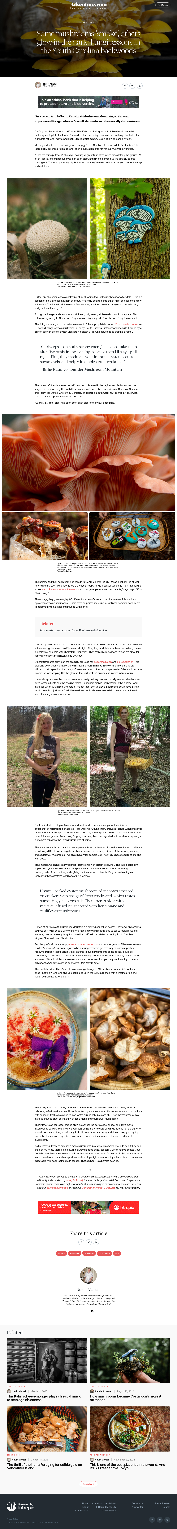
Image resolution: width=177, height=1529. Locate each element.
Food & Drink (88, 23)
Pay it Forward (163, 5)
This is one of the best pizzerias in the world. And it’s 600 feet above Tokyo (127, 1466)
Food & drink (74, 1253)
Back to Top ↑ (88, 1484)
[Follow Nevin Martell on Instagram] (92, 1312)
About (85, 1507)
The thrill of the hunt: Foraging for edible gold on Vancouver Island (44, 1466)
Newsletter (137, 1507)
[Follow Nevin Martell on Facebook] (85, 1312)
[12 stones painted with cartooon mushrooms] (132, 536)
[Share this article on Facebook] (125, 85)
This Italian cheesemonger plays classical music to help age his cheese (44, 1398)
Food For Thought (17, 1387)
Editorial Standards (106, 1507)
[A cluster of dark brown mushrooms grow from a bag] (45, 536)
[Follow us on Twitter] (160, 1520)
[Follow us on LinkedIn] (140, 85)
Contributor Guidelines (104, 1503)
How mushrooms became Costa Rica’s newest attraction (73, 630)
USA (117, 1253)
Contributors (81, 1510)
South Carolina (104, 1253)
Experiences (13, 1455)
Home (85, 1503)
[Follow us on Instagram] (167, 1520)
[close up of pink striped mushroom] (88, 462)
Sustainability (109, 1510)
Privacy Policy (12, 1519)
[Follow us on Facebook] (152, 1520)
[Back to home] (89, 5)
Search (166, 1507)
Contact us (137, 1503)
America (61, 1253)
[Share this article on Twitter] (132, 85)
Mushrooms (89, 1253)
